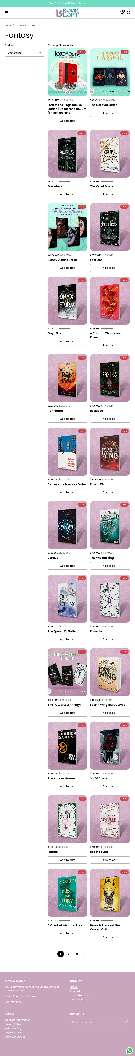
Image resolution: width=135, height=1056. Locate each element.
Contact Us (77, 999)
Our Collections (79, 995)
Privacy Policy (13, 1024)
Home (74, 986)
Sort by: (10, 45)
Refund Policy (13, 1028)
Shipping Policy (14, 1032)
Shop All (75, 991)
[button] (129, 13)
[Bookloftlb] (67, 12)
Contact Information (17, 1020)
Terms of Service (15, 1037)
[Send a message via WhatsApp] (129, 1050)
